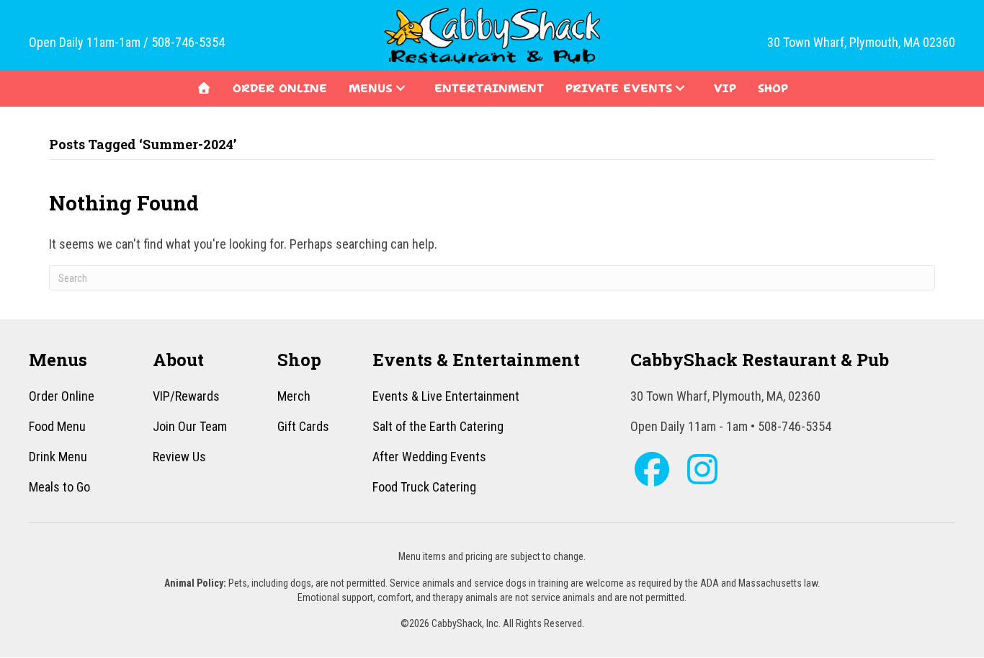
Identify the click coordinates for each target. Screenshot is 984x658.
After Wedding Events (429, 456)
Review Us (179, 456)
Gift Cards (303, 426)
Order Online (61, 396)
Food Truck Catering (424, 486)
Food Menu (57, 426)
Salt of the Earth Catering (438, 426)
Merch (293, 396)
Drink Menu (58, 456)
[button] (400, 88)
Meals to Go (59, 486)
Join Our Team (190, 426)
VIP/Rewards (186, 396)
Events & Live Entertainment (445, 396)
